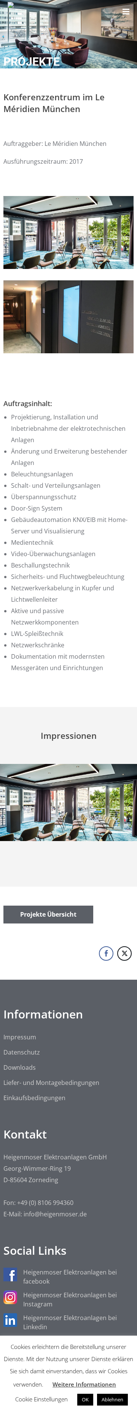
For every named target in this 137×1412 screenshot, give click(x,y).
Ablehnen (112, 1399)
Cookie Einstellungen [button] (41, 1399)
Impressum (19, 1037)
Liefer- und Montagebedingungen (51, 1082)
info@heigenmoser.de (55, 1214)
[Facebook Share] (106, 953)
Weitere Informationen (84, 1384)
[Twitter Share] (124, 953)
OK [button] (85, 1399)
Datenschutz (21, 1052)
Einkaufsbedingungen (34, 1098)
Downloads (19, 1067)
